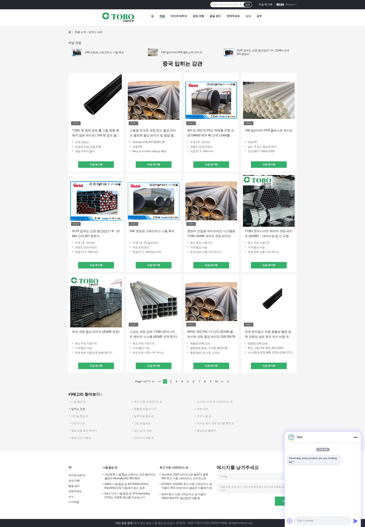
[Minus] (355, 437)
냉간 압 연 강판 (143, 430)
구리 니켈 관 (204, 416)
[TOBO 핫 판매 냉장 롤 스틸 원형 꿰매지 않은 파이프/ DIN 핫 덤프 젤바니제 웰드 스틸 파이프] (96, 100)
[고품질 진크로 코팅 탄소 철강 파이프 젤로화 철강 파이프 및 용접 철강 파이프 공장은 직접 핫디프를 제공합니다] (153, 100)
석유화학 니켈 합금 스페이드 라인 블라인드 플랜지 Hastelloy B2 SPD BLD (130, 476)
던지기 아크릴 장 (144, 437)
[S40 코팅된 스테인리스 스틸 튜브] (77, 52)
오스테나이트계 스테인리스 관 (214, 401)
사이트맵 (73, 501)
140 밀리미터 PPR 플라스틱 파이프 (181, 52)
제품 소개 (80, 31)
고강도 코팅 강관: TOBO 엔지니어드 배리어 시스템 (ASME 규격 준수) (153, 334)
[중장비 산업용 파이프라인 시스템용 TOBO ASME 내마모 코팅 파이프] (211, 201)
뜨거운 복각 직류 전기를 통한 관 (215, 423)
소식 (248, 16)
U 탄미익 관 (78, 423)
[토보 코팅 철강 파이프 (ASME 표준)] (96, 301)
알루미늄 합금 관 (144, 416)
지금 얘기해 (265, 4)
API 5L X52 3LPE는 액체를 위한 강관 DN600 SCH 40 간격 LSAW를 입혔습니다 (210, 133)
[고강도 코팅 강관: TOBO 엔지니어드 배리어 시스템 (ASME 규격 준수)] (153, 301)
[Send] (355, 521)
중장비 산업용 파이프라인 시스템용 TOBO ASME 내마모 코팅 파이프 (211, 233)
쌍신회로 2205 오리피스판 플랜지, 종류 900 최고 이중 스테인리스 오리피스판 (185, 476)
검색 (247, 4)
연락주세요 (233, 16)
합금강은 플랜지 (206, 430)
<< (159, 381)
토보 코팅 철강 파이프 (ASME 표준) (95, 332)
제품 (162, 16)
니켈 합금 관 (78, 401)
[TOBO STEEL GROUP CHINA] (118, 17)
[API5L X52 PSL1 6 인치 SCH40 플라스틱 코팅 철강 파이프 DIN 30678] (211, 301)
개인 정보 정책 (124, 523)
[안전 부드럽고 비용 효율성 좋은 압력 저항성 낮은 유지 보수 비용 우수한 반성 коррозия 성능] (269, 301)
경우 (259, 16)
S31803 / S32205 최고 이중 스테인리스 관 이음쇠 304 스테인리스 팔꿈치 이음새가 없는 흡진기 (187, 486)
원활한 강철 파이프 (145, 408)
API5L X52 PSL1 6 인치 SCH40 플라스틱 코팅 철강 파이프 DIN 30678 (211, 334)
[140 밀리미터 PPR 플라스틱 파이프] (153, 52)
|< (153, 381)
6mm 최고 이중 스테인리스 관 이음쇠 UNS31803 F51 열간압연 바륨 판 (184, 496)
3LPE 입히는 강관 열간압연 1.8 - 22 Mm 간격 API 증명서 (96, 233)
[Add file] (289, 521)
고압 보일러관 (142, 423)
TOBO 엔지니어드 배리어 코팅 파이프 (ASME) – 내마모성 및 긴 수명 (269, 233)
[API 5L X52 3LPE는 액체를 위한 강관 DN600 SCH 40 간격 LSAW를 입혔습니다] (211, 100)
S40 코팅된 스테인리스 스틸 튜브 (104, 52)
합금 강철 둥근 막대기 (84, 430)
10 (216, 381)
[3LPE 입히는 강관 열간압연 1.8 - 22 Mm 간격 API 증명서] (229, 52)
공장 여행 (198, 16)
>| (228, 381)
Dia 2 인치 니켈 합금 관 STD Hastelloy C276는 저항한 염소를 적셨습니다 (127, 495)
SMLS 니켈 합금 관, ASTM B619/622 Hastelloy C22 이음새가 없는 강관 (126, 485)
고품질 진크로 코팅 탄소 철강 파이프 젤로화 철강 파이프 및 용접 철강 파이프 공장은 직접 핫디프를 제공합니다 (153, 133)
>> (222, 381)
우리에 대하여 (179, 16)
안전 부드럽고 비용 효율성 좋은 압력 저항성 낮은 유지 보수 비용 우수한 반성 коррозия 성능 (268, 334)
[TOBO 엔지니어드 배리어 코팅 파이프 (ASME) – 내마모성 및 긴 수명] (269, 201)
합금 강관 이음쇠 (81, 437)
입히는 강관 (78, 408)
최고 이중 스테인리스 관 (148, 401)
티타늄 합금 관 (79, 416)
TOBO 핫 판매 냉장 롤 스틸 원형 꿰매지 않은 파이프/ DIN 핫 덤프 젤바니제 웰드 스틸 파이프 (96, 133)
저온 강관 (202, 408)
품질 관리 (215, 16)
